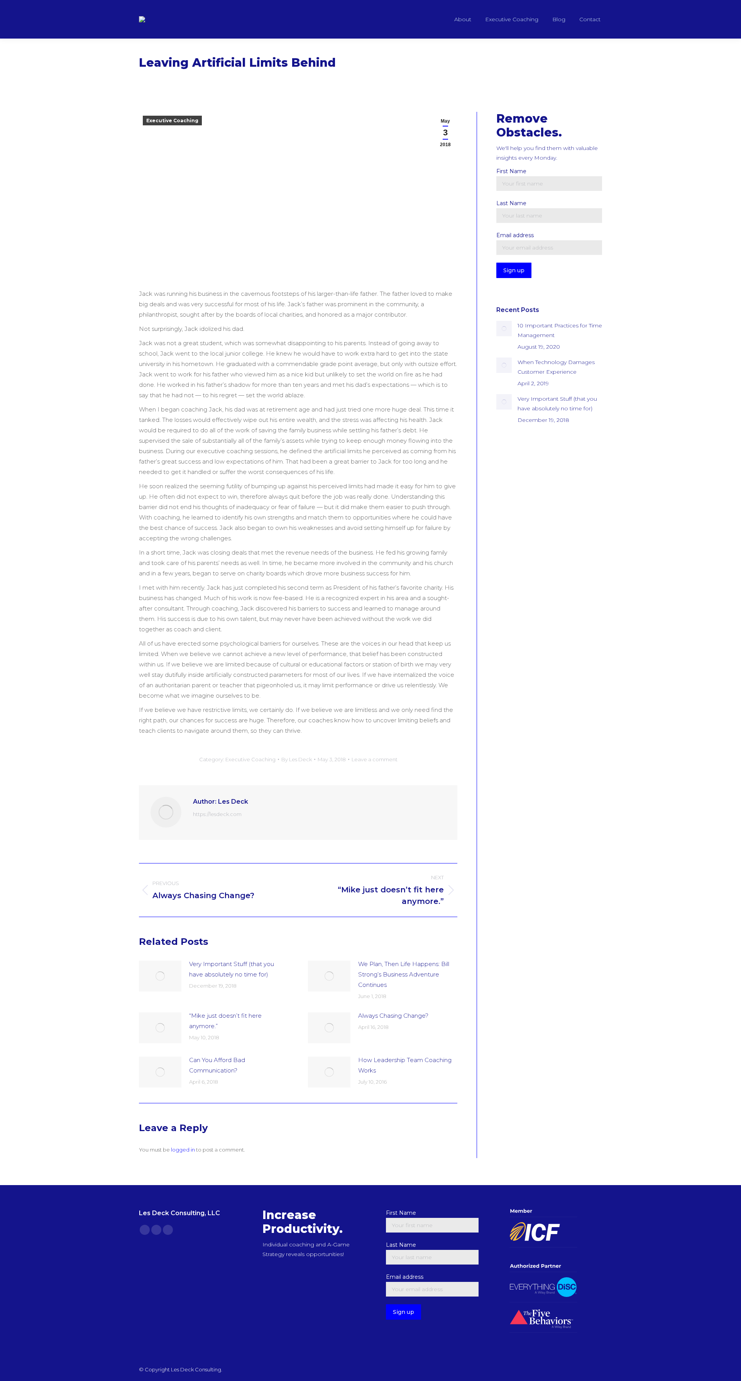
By (296, 759)
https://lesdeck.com (217, 814)
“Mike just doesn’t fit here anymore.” (225, 1021)
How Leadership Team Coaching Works (405, 1065)
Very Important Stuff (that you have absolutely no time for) (231, 969)
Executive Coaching (172, 120)
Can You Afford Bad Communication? (217, 1065)
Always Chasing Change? (393, 1015)
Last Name (511, 203)
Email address (515, 235)
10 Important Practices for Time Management (560, 330)
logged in (183, 1150)
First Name (511, 171)
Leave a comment (375, 759)
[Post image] (160, 976)
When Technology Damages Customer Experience (556, 367)
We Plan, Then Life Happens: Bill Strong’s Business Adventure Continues (403, 974)
